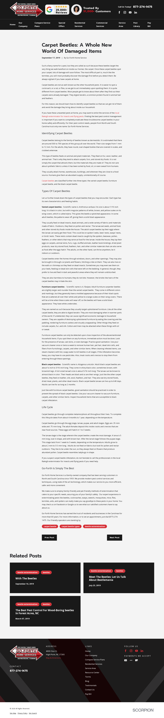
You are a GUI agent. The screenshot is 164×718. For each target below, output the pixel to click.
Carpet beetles (48, 180)
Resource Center (92, 672)
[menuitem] (13, 713)
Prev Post (49, 537)
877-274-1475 (142, 6)
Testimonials (91, 685)
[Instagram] (125, 12)
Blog (87, 681)
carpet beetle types (71, 526)
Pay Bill (88, 694)
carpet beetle (50, 526)
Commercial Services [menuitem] (101, 24)
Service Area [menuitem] (122, 24)
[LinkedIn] (135, 12)
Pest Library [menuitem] (136, 24)
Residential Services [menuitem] (80, 24)
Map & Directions (53, 658)
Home (87, 651)
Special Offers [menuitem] (62, 24)
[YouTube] (130, 12)
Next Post (114, 537)
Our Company (91, 655)
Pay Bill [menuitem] (149, 24)
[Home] (26, 9)
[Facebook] (119, 12)
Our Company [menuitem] (23, 24)
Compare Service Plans (95, 659)
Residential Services (93, 664)
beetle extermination (95, 526)
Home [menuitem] (12, 24)
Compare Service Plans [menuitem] (42, 24)
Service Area (90, 668)
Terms (88, 676)
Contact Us (89, 689)
